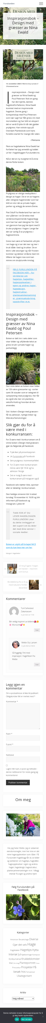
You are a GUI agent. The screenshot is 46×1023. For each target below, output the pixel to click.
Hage (31, 944)
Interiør (13, 954)
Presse (37, 963)
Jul (19, 954)
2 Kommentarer (12, 86)
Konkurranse (15, 958)
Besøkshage (24, 939)
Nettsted (10, 755)
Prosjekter (27, 967)
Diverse (33, 939)
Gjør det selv (20, 944)
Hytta (35, 950)
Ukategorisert (24, 975)
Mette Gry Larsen (29, 642)
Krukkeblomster (30, 959)
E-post (9, 744)
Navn (9, 733)
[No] (43, 1016)
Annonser (14, 939)
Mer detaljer (26, 1019)
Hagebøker (16, 553)
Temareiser (30, 972)
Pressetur (16, 967)
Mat (11, 963)
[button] (41, 3)
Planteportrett (27, 962)
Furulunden (18, 456)
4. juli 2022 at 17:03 (27, 615)
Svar (37, 630)
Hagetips (26, 950)
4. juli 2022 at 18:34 (28, 646)
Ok (17, 1019)
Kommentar (12, 701)
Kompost (36, 954)
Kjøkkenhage (26, 954)
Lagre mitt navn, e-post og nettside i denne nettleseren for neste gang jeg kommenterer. (22, 772)
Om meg (16, 963)
